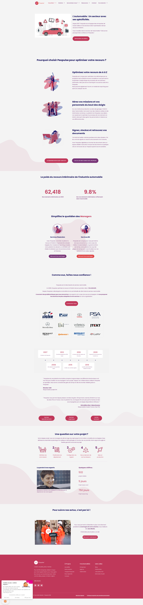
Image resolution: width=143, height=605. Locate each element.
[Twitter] (38, 585)
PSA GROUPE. (92, 288)
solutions (55, 296)
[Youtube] (41, 585)
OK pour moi (28, 597)
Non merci (6, 597)
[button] (37, 580)
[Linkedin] (35, 585)
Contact (94, 3)
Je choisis (17, 597)
